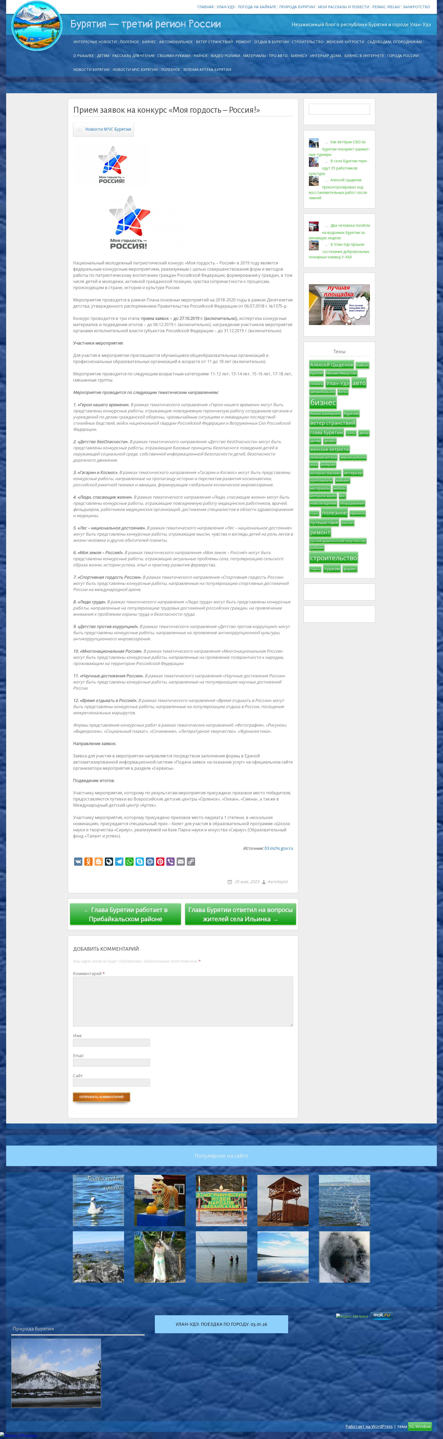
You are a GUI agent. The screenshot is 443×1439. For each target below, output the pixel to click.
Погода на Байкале (257, 6)
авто (359, 383)
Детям (103, 55)
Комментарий (89, 973)
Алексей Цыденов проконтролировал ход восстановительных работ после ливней (338, 188)
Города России (402, 55)
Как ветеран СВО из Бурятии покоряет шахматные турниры (339, 148)
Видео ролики (225, 55)
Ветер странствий (214, 41)
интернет (328, 465)
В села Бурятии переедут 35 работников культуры (338, 167)
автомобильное (322, 392)
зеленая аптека (323, 457)
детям (315, 441)
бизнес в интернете (325, 414)
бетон (343, 392)
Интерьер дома (325, 55)
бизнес (323, 402)
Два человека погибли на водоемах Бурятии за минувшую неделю (339, 231)
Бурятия (316, 373)
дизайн (330, 441)
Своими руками (173, 55)
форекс (350, 568)
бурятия (351, 413)
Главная (205, 6)
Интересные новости (95, 41)
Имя (77, 1035)
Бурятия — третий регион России (145, 24)
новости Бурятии (323, 503)
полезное (334, 512)
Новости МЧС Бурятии (135, 69)
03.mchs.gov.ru (279, 848)
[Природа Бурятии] (56, 1373)
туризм (332, 568)
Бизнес (149, 41)
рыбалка (317, 548)
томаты (315, 569)
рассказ (348, 523)
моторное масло (323, 496)
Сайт (78, 1076)
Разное (201, 55)
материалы (320, 488)
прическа (357, 513)
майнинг (342, 480)
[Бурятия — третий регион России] (37, 25)
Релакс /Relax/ (386, 6)
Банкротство (416, 6)
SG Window (420, 1426)
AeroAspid (277, 881)
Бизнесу (299, 55)
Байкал (362, 365)
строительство (333, 557)
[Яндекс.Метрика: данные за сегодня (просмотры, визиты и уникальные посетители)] (18, 1435)
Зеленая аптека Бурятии (207, 69)
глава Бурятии (326, 432)
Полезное (129, 41)
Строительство (308, 41)
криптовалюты (321, 480)
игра (313, 465)
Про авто (278, 55)
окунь (314, 513)
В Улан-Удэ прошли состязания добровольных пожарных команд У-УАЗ (339, 250)
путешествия (324, 522)
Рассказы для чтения (133, 55)
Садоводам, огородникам (394, 41)
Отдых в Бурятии (271, 41)
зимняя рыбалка (353, 457)
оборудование (352, 503)
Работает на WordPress (369, 1426)
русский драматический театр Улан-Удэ (338, 541)
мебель (340, 488)
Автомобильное (176, 41)
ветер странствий (332, 422)
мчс (342, 496)
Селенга (316, 384)
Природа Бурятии (297, 6)
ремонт (243, 41)
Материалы (254, 55)
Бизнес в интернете (364, 55)
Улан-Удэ (226, 6)
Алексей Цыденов (331, 364)
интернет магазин (325, 473)
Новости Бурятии (91, 69)
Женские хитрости (345, 41)
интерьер (353, 472)
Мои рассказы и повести (343, 6)
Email (78, 1056)
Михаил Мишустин (341, 373)
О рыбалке (83, 55)
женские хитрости (329, 449)
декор (364, 433)
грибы (351, 433)
